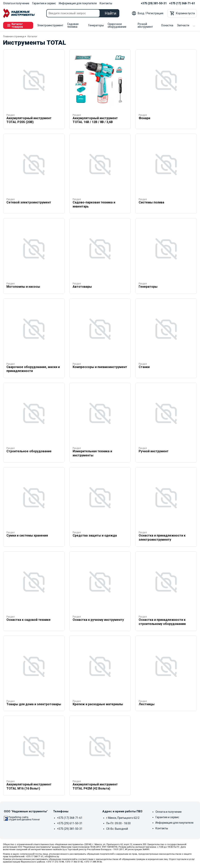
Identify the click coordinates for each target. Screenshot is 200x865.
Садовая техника (73, 25)
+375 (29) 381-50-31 (154, 3)
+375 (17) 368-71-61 (182, 3)
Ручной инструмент (145, 25)
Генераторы (96, 25)
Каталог (32, 36)
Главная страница (13, 36)
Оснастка (167, 25)
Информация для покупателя (78, 3)
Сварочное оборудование (117, 25)
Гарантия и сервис (44, 3)
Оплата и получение (16, 3)
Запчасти (183, 25)
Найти (110, 13)
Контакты (106, 3)
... (194, 25)
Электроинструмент (50, 25)
